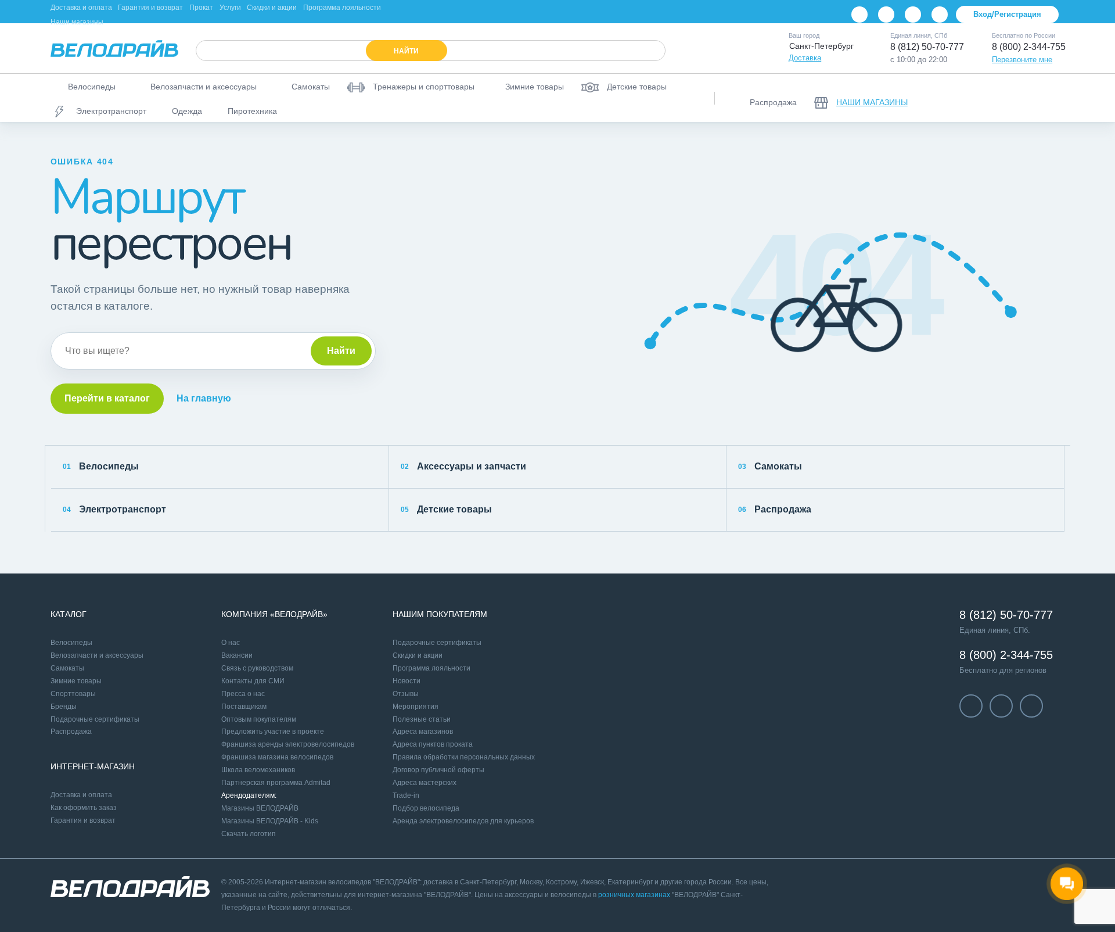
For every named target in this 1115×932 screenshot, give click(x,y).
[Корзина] (1050, 98)
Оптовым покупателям (258, 719)
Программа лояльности (342, 7)
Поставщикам (244, 706)
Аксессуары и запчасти (463, 466)
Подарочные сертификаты (95, 719)
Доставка (805, 57)
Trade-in (406, 795)
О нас (230, 643)
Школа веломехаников (258, 770)
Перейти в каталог (107, 398)
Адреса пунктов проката (433, 744)
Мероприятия (415, 706)
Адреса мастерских (424, 783)
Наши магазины (77, 22)
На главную (204, 398)
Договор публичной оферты (438, 770)
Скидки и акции (272, 7)
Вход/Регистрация (1007, 14)
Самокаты (770, 466)
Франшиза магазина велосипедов (277, 757)
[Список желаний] (1020, 98)
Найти (341, 351)
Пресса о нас (243, 694)
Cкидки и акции (418, 655)
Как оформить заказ (84, 808)
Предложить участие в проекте (272, 731)
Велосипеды (101, 466)
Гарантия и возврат (150, 7)
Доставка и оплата (81, 7)
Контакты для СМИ (253, 681)
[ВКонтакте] (859, 14)
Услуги (230, 7)
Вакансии (237, 655)
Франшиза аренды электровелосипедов (287, 744)
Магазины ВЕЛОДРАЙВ (259, 808)
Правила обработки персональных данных (464, 757)
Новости (406, 681)
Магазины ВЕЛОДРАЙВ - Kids (269, 821)
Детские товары (446, 509)
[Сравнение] (990, 98)
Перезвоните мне (1022, 59)
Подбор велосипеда (426, 808)
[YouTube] (886, 14)
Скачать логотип (248, 834)
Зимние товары (76, 681)
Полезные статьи (422, 719)
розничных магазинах (634, 895)
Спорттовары (73, 694)
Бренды (64, 706)
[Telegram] (913, 14)
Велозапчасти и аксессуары (97, 655)
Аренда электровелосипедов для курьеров (463, 821)
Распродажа (774, 509)
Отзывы (406, 694)
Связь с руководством (257, 668)
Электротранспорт (114, 509)
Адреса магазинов (423, 731)
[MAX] (939, 14)
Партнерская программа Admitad (275, 783)
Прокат (201, 7)
